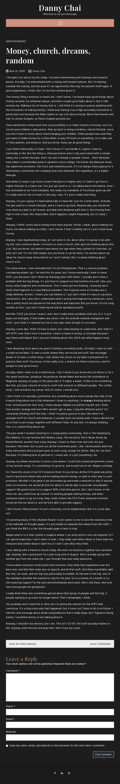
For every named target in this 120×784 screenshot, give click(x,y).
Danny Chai (60, 8)
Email (10, 719)
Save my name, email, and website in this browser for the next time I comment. (57, 745)
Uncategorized (16, 41)
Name (10, 706)
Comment (13, 670)
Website (11, 731)
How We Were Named (22, 643)
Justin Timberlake (100, 643)
